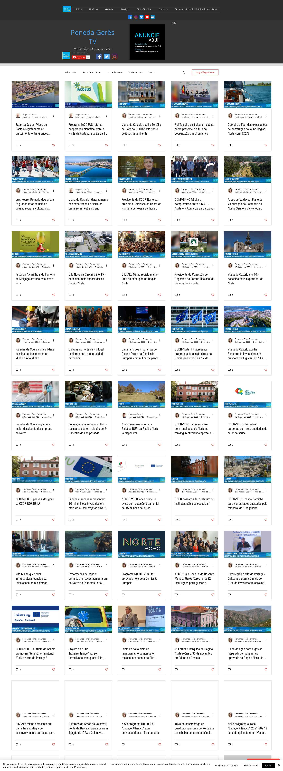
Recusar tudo (251, 765)
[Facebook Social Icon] (99, 56)
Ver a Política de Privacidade (71, 767)
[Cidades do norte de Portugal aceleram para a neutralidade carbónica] (88, 319)
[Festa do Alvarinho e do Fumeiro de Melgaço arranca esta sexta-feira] (35, 244)
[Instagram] (136, 17)
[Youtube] (147, 17)
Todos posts (70, 72)
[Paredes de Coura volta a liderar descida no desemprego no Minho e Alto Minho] (35, 319)
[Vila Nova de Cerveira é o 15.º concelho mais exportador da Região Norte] (88, 244)
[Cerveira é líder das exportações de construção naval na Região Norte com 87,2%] (247, 94)
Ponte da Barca (114, 72)
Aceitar (268, 765)
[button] (183, 72)
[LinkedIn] (153, 17)
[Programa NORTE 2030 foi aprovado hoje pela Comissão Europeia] (141, 544)
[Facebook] (130, 17)
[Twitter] (141, 17)
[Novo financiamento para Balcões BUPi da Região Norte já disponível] (141, 394)
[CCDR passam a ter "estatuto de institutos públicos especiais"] (194, 469)
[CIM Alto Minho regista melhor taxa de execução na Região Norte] (141, 244)
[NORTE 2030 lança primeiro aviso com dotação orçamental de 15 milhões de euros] (141, 469)
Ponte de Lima (135, 72)
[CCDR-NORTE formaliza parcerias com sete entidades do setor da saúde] (247, 394)
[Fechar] (279, 765)
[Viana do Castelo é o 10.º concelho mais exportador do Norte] (247, 244)
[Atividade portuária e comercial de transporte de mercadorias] (35, 94)
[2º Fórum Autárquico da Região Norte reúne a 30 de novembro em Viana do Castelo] (194, 619)
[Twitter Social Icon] (107, 56)
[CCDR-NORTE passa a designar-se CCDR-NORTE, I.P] (35, 469)
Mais (151, 72)
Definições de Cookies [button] (226, 765)
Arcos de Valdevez (92, 72)
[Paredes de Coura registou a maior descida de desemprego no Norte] (35, 394)
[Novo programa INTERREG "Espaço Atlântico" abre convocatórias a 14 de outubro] (141, 694)
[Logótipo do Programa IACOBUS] (88, 94)
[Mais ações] (55, 116)
